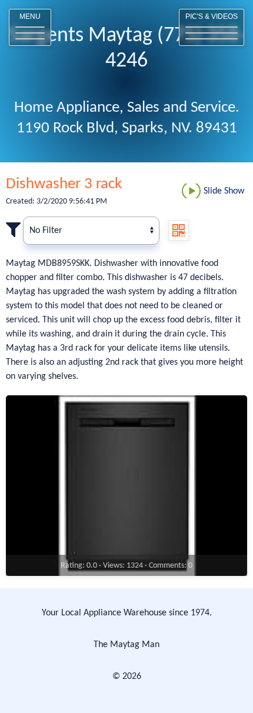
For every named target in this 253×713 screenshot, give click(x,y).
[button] (30, 27)
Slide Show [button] (224, 191)
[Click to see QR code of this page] (178, 230)
